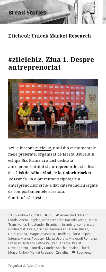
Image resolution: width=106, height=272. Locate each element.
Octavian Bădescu (21, 243)
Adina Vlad (68, 215)
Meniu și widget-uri (92, 17)
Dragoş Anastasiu (42, 234)
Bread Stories (27, 12)
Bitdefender (36, 224)
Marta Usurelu (56, 238)
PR (50, 215)
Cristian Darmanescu (52, 229)
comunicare (85, 224)
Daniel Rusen (78, 229)
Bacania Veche (75, 220)
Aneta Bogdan (29, 220)
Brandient (53, 224)
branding (69, 224)
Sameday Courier (42, 248)
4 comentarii (85, 252)
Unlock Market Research (37, 252)
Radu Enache (61, 243)
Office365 (43, 243)
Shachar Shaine (67, 248)
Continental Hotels (21, 229)
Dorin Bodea (17, 234)
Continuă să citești (28, 197)
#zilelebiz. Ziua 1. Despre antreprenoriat (51, 63)
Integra (13, 238)
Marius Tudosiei (33, 238)
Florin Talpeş (81, 234)
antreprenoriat (53, 220)
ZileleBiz (43, 147)
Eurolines (63, 234)
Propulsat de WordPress (26, 265)
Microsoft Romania (83, 238)
